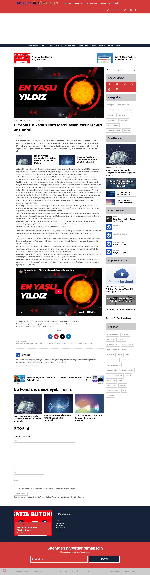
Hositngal (59, 530)
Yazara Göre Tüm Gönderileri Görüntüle (27, 366)
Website (16, 480)
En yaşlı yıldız (48, 343)
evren (120, 355)
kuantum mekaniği (127, 370)
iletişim (134, 571)
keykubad (22, 136)
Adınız (16, 465)
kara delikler (127, 360)
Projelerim (124, 120)
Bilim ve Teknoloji (33, 45)
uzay (124, 390)
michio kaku (111, 380)
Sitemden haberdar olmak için (75, 548)
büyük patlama (127, 344)
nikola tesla (111, 385)
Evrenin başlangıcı (57, 343)
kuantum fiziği (112, 370)
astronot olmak (113, 344)
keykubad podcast (113, 365)
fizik (127, 355)
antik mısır (125, 334)
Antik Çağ (59, 45)
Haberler (50, 45)
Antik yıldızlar (19, 343)
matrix (128, 375)
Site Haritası (60, 523)
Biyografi (102, 45)
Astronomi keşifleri (29, 343)
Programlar (111, 120)
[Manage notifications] (4, 570)
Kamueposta (60, 525)
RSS (57, 521)
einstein (125, 350)
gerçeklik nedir (112, 360)
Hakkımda (126, 571)
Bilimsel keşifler (39, 343)
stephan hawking (113, 390)
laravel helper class (114, 375)
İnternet (94, 45)
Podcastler (119, 45)
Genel (42, 45)
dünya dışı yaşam (113, 350)
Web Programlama (70, 45)
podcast (123, 385)
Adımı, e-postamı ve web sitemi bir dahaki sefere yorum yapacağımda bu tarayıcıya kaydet (46, 489)
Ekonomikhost (60, 527)
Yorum (16, 440)
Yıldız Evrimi (89, 343)
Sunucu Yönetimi (83, 45)
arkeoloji (110, 339)
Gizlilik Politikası (115, 571)
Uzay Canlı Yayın (119, 244)
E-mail (16, 472)
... (113, 228)
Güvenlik (110, 45)
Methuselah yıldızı (81, 343)
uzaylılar (110, 395)
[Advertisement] (75, 28)
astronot (121, 339)
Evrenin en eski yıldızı (69, 343)
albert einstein (112, 334)
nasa (121, 380)
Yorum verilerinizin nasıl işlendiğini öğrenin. (68, 497)
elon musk (110, 355)
